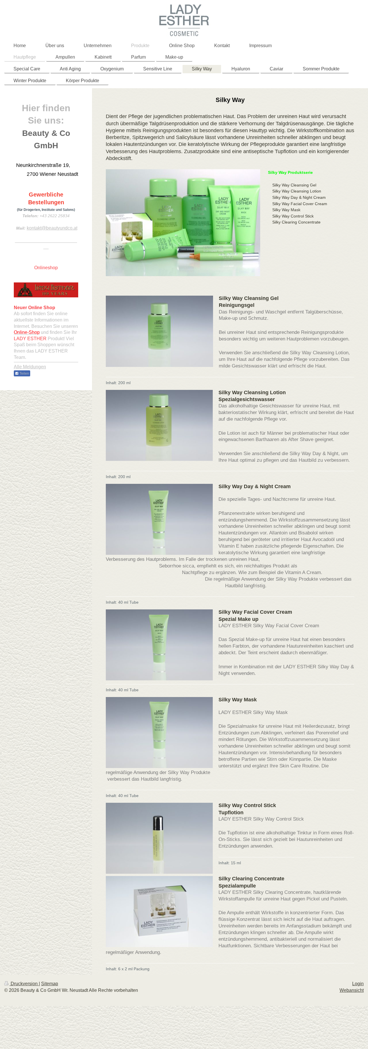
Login (358, 983)
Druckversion (24, 983)
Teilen (24, 374)
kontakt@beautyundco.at (52, 228)
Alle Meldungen (30, 366)
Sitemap (49, 983)
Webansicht (352, 990)
